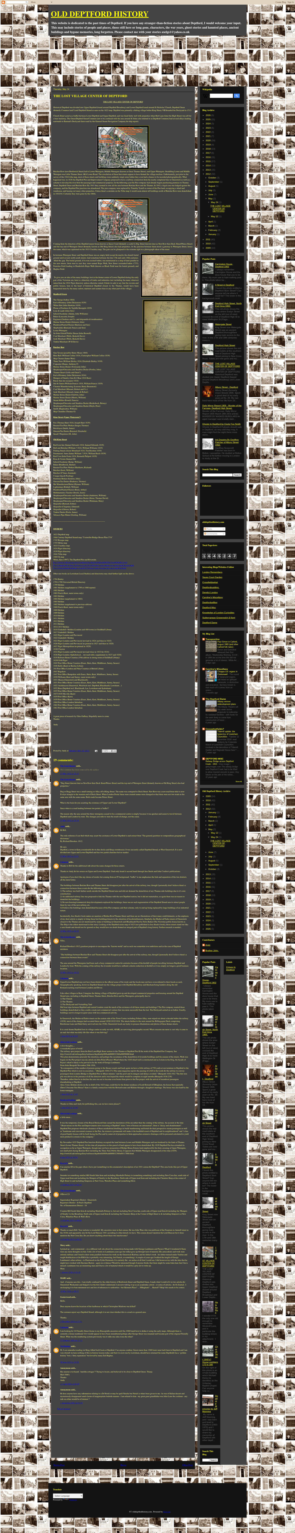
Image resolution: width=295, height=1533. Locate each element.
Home (123, 1464)
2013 (208, 170)
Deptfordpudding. (210, 587)
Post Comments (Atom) (128, 1475)
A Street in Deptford (224, 285)
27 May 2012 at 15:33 (69, 773)
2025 (208, 119)
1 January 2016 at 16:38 (70, 1272)
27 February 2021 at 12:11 (71, 1340)
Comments (211, 534)
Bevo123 (64, 1163)
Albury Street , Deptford (226, 387)
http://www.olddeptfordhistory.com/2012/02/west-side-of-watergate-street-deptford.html (89, 568)
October (212, 177)
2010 (208, 243)
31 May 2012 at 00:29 (69, 931)
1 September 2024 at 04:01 (71, 1402)
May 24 (215, 202)
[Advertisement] (147, 58)
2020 (208, 140)
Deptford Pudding (68, 1099)
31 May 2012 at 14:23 (69, 972)
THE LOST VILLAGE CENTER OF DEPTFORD (220, 208)
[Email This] (103, 751)
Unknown (64, 861)
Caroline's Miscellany (212, 597)
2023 (208, 128)
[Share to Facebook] (112, 751)
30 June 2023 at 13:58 (69, 1362)
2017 (208, 153)
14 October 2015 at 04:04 (71, 1220)
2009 (208, 248)
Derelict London (210, 592)
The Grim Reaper (68, 765)
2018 (208, 149)
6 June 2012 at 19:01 (69, 1157)
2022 (208, 132)
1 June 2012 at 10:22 (69, 1036)
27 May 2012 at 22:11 (69, 856)
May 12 (215, 216)
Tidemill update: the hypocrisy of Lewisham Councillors (227, 734)
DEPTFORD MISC (214, 759)
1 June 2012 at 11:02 (69, 1094)
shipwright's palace (68, 1041)
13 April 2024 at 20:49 (69, 1384)
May (210, 198)
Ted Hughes (65, 1346)
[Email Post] (96, 750)
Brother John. (212, 950)
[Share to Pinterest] (115, 751)
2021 (208, 136)
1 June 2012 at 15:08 (69, 1107)
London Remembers (212, 572)
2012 (208, 174)
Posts (209, 529)
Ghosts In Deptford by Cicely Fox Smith (221, 424)
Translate (73, 1499)
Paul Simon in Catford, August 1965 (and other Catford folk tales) (227, 644)
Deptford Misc (209, 607)
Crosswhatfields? (215, 729)
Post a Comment (64, 1408)
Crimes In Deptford (231, 968)
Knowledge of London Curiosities (218, 612)
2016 (208, 157)
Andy (62, 826)
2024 (208, 123)
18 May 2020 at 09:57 (69, 1291)
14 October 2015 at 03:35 (71, 1184)
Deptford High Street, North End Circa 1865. (228, 304)
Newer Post (58, 1464)
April (210, 221)
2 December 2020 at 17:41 (71, 1321)
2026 (208, 115)
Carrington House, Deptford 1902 (224, 265)
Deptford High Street (225, 345)
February (213, 230)
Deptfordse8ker (209, 602)
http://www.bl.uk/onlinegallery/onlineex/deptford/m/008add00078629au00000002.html (90, 562)
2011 (208, 239)
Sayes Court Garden (212, 577)
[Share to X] (109, 751)
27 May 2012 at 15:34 (69, 820)
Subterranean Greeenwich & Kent (218, 617)
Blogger (166, 1511)
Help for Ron (216, 1307)
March (211, 226)
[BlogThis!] (106, 751)
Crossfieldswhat (210, 582)
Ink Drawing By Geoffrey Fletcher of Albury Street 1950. (227, 442)
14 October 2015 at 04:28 (71, 1239)
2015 (208, 161)
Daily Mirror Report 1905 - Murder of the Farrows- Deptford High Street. (222, 406)
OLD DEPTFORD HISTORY (100, 13)
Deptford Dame (209, 622)
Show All (239, 781)
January (212, 234)
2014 (208, 165)
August (212, 186)
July (210, 190)
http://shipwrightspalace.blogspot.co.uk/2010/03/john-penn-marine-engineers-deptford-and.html (93, 565)
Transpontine (213, 639)
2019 (208, 144)
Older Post (187, 1464)
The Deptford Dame (216, 699)
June (211, 194)
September (214, 182)
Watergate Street (223, 324)
